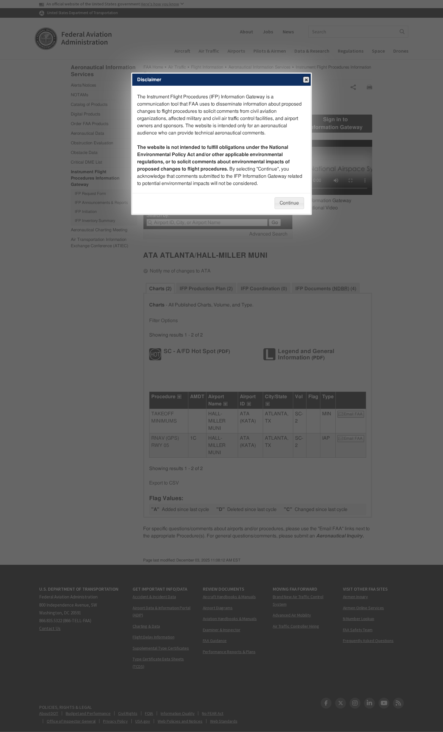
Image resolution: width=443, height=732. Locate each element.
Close (306, 80)
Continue (289, 203)
